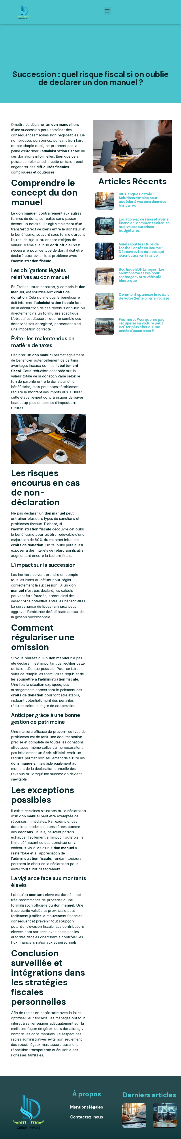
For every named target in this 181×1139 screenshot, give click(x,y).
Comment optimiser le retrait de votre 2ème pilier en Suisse (144, 296)
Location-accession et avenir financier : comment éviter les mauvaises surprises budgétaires (144, 225)
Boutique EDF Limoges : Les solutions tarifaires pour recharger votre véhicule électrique (141, 275)
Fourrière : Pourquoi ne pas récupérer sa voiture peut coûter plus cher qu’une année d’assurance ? (141, 325)
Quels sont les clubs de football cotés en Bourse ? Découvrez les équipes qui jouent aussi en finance (141, 250)
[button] (107, 11)
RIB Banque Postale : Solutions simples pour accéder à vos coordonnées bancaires (142, 200)
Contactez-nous (86, 1117)
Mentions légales (86, 1107)
